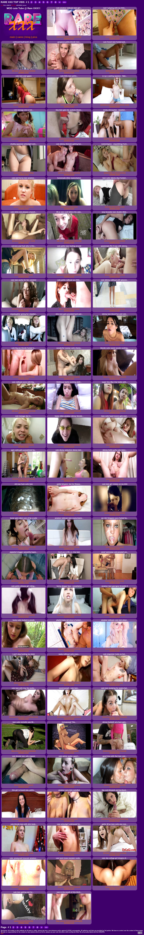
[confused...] (24, 69)
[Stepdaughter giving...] (24, 342)
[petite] (75, 105)
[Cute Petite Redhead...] (69, 308)
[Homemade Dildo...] (69, 205)
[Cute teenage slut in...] (24, 137)
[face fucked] (121, 751)
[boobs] (77, 173)
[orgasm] (29, 785)
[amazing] (109, 581)
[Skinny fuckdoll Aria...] (115, 750)
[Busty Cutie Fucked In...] (24, 648)
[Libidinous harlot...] (69, 410)
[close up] (76, 513)
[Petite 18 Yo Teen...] (115, 852)
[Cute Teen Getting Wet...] (24, 920)
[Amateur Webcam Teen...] (69, 546)
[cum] (68, 71)
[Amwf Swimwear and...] (115, 580)
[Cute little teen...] (69, 103)
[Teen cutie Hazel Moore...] (115, 444)
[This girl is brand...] (24, 818)
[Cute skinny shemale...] (69, 171)
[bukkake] (32, 751)
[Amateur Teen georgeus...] (115, 614)
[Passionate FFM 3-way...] (115, 273)
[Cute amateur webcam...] (69, 35)
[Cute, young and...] (24, 886)
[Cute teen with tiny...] (24, 716)
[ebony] (74, 479)
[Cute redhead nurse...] (24, 410)
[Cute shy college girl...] (115, 886)
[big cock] (113, 139)
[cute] (67, 37)
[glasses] (121, 309)
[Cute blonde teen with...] (24, 852)
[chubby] (30, 173)
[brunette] (121, 241)
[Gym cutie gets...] (24, 478)
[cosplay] (31, 615)
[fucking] (75, 547)
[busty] (31, 649)
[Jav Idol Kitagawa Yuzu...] (115, 546)
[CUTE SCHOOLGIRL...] (69, 852)
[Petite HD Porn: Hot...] (69, 512)
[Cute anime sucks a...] (69, 784)
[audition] (112, 105)
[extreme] (75, 139)
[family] (69, 105)
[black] (116, 581)
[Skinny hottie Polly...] (115, 478)
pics (34, 37)
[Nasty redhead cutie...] (69, 682)
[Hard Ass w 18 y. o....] (69, 580)
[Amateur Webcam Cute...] (115, 648)
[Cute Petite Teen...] (69, 273)
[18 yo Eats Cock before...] (69, 239)
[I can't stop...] (24, 682)
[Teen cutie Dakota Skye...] (115, 205)
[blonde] (62, 71)
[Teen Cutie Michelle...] (24, 750)
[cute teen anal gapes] (24, 103)
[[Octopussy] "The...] (69, 750)
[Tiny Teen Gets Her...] (69, 137)
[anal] (15, 105)
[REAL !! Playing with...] (115, 35)
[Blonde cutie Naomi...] (115, 376)
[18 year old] (17, 71)
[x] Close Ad (140, 933)
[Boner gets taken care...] (24, 546)
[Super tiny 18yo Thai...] (115, 410)
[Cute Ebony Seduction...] (69, 478)
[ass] (121, 37)
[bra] (108, 479)
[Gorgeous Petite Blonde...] (69, 69)
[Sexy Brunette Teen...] (115, 239)
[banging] (121, 615)
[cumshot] (75, 71)
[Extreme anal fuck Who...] (24, 273)
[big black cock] (123, 105)
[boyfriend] (75, 649)
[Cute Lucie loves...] (69, 886)
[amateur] (60, 37)
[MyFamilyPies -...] (115, 171)
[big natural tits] (62, 921)
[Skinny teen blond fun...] (115, 342)
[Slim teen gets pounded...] (69, 342)
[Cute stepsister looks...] (115, 682)
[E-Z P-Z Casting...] (115, 103)
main (12, 37)
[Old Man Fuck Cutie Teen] (24, 512)
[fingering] (119, 479)
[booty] (122, 411)
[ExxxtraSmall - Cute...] (69, 716)
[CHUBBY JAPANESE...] (24, 171)
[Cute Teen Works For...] (24, 308)
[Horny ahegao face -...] (69, 614)
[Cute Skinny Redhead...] (115, 308)
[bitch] (71, 921)
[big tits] (30, 207)
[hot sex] (20, 139)
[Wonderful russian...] (69, 376)
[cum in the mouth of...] (69, 920)
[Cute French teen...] (115, 69)
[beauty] (78, 241)
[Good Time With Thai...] (115, 784)
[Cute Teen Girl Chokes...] (115, 512)
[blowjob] (115, 71)
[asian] (116, 37)
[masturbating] (75, 37)
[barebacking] (122, 819)
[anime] (68, 751)
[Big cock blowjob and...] (115, 818)
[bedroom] (15, 581)
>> (64, 2)
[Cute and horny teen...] (24, 205)
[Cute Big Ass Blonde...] (24, 376)
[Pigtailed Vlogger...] (24, 580)
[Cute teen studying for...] (115, 716)
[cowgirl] (116, 275)
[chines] (24, 615)
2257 (2, 933)
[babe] (32, 71)
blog (27, 37)
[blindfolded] (75, 445)
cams (20, 37)
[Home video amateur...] (69, 444)
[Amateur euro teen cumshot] (69, 818)
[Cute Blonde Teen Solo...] (24, 784)
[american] (106, 717)
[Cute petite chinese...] (24, 614)
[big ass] (22, 173)
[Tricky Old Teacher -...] (115, 137)
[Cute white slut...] (24, 239)
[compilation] (23, 105)
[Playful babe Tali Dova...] (69, 648)
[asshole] (62, 139)
